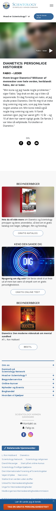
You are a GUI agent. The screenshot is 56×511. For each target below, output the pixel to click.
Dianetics (24, 455)
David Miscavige (9, 463)
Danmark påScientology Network (13, 370)
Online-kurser (10, 383)
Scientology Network (12, 459)
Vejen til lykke (8, 475)
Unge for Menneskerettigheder (17, 487)
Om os (6, 365)
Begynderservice (12, 379)
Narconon (23, 475)
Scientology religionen (37, 459)
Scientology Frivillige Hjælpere (17, 467)
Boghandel (8, 391)
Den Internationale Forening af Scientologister (24, 471)
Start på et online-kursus (32, 463)
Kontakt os (29, 423)
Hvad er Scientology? (15, 16)
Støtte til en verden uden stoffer (17, 479)
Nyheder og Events (13, 387)
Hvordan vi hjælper (13, 395)
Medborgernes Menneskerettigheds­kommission (25, 491)
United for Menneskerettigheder (17, 483)
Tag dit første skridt (41, 16)
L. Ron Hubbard (9, 455)
